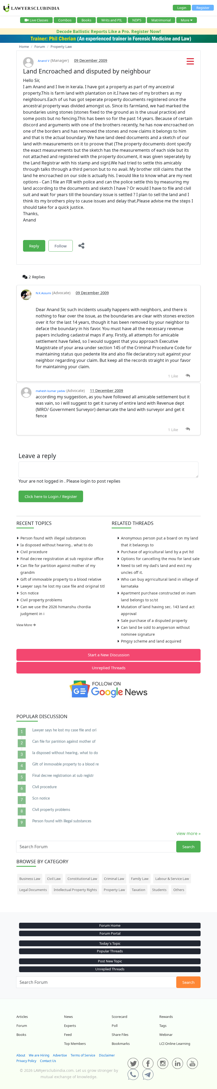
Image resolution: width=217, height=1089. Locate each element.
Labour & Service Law (172, 878)
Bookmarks (121, 1043)
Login (181, 7)
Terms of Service (83, 1055)
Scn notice (29, 593)
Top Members (75, 1043)
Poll (114, 1025)
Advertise (60, 1055)
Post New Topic (110, 961)
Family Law (139, 878)
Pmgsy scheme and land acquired (151, 641)
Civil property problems (41, 599)
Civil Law (54, 878)
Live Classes (39, 20)
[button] (190, 63)
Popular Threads (110, 951)
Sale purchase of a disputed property (154, 620)
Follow (61, 245)
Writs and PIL (111, 20)
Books (86, 20)
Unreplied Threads (108, 667)
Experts (70, 1025)
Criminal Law (114, 878)
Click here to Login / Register (51, 496)
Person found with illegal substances (53, 538)
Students (159, 889)
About (20, 1055)
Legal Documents (33, 889)
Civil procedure (33, 551)
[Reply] (187, 376)
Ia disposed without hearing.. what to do (56, 544)
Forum (21, 1025)
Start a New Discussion (108, 654)
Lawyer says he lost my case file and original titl (62, 586)
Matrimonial (161, 20)
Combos (64, 20)
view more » (189, 833)
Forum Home (109, 925)
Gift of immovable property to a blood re (65, 764)
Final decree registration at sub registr (63, 776)
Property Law (114, 889)
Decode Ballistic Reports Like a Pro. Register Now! (108, 31)
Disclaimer (107, 1055)
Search (188, 846)
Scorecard (119, 1016)
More (185, 20)
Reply (34, 245)
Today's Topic (109, 943)
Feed (68, 1034)
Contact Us (48, 1061)
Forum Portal (110, 933)
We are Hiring (39, 1055)
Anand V (43, 61)
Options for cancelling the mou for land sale (160, 558)
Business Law (29, 878)
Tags (162, 1025)
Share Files (120, 1034)
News (68, 1016)
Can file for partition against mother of (64, 742)
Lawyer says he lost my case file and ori (64, 730)
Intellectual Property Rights (75, 889)
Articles (22, 1016)
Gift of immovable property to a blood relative (60, 579)
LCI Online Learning (174, 1043)
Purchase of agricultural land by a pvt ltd (157, 551)
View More (24, 625)
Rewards (166, 1016)
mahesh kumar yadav (50, 391)
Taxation (138, 889)
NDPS (136, 20)
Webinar (166, 1034)
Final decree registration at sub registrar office (61, 558)
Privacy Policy (26, 1061)
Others (178, 889)
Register (202, 7)
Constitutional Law (82, 878)
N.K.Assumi (43, 293)
